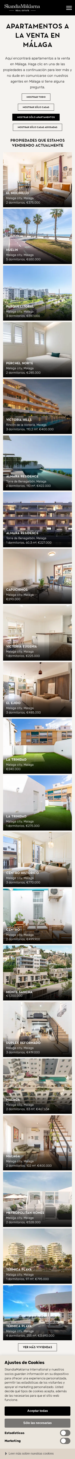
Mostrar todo (36, 97)
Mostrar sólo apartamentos (36, 117)
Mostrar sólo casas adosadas (37, 127)
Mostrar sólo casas (36, 107)
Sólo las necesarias (37, 1423)
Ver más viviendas (37, 1347)
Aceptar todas (37, 1410)
